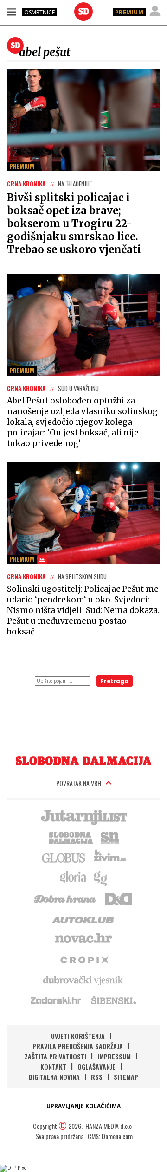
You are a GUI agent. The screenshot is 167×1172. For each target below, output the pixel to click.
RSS (97, 1077)
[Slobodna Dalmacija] (83, 11)
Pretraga (114, 681)
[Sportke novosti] (110, 836)
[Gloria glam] (101, 877)
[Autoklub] (83, 918)
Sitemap (126, 1077)
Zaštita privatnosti (55, 1056)
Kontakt (53, 1066)
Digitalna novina (54, 1077)
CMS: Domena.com (110, 1136)
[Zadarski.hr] (56, 1000)
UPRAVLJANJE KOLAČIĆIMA (83, 1106)
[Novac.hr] (83, 938)
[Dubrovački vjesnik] (83, 979)
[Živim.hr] (110, 857)
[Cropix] (83, 959)
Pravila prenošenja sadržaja (77, 1046)
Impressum (114, 1056)
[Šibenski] (113, 1000)
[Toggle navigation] (12, 12)
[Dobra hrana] (65, 898)
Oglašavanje (96, 1066)
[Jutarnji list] (83, 816)
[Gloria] (72, 877)
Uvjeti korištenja (78, 1036)
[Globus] (64, 857)
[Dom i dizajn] (118, 898)
